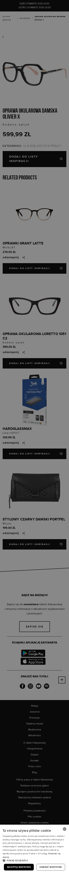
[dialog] (34, 437)
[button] (34, 860)
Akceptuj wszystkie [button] (19, 867)
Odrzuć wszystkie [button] (50, 867)
